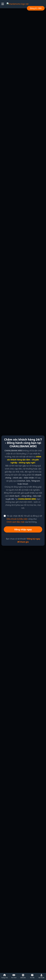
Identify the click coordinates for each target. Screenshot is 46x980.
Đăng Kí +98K (36, 8)
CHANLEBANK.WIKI (27, 499)
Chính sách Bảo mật (15, 522)
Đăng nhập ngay (23, 529)
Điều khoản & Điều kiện (17, 519)
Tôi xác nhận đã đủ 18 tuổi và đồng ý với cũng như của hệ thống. (24, 519)
